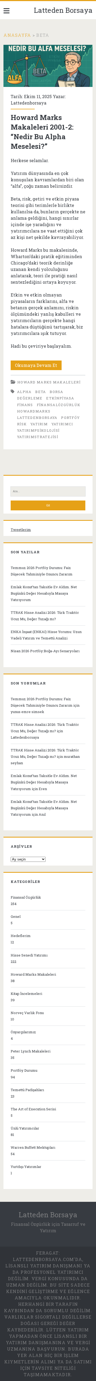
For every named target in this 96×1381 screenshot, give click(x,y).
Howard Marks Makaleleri (49, 382)
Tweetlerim (21, 529)
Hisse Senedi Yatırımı (29, 955)
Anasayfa (17, 35)
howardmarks (33, 411)
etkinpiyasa (60, 398)
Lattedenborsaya (28, 103)
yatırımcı (62, 424)
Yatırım (39, 424)
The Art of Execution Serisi (33, 1109)
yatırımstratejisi (37, 436)
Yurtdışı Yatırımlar (26, 1166)
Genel (16, 916)
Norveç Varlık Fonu (27, 1012)
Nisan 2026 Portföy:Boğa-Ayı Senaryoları (45, 651)
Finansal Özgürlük (26, 897)
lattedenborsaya (37, 417)
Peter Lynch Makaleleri (30, 1051)
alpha (24, 391)
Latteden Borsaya (63, 10)
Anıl (42, 814)
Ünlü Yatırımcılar (25, 1128)
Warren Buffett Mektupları (33, 1147)
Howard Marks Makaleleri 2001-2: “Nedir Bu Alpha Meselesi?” (47, 66)
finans (25, 404)
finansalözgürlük (59, 404)
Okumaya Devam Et (38, 366)
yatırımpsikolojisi (38, 430)
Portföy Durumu (24, 1070)
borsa (56, 391)
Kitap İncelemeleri (26, 993)
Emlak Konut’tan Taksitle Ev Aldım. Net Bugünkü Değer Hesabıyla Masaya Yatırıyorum (44, 593)
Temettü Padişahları (27, 1089)
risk (22, 424)
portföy (70, 417)
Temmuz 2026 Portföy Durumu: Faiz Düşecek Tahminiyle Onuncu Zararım (42, 571)
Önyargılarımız (23, 1032)
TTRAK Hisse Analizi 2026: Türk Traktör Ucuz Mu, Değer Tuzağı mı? (45, 615)
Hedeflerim (21, 935)
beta (40, 391)
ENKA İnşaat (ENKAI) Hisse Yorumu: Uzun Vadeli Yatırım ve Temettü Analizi (46, 635)
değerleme (30, 398)
